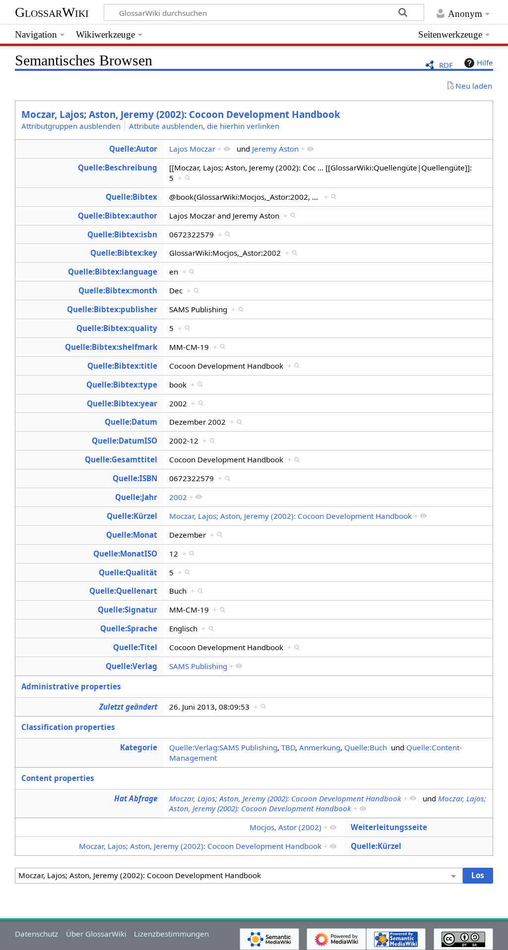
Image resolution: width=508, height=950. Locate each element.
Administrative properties (71, 686)
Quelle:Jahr (136, 497)
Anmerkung (319, 747)
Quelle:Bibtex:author (117, 216)
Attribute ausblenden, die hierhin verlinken (204, 126)
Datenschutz (36, 934)
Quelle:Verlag (131, 666)
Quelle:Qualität (128, 572)
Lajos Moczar (192, 149)
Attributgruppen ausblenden (71, 126)
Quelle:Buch (365, 747)
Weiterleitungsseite (389, 827)
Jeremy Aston (275, 149)
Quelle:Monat (131, 535)
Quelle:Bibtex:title (122, 366)
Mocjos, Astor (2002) (285, 827)
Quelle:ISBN (135, 478)
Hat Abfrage (135, 798)
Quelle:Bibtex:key (123, 253)
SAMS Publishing (198, 666)
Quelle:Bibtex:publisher (112, 309)
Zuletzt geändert (128, 707)
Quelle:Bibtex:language (112, 272)
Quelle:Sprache (128, 628)
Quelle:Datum (131, 422)
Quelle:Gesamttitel (121, 459)
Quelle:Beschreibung (117, 167)
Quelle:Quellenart (123, 591)
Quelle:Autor (133, 149)
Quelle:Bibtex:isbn (122, 234)
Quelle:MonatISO (125, 554)
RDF (446, 65)
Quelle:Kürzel (132, 516)
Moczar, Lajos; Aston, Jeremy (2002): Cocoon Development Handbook (180, 114)
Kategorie (138, 747)
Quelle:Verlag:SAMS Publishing (223, 747)
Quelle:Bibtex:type (121, 385)
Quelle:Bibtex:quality (116, 328)
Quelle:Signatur (127, 610)
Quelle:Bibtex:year (122, 403)
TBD (288, 747)
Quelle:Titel (135, 647)
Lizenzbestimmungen (171, 934)
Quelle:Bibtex (131, 197)
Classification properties (68, 727)
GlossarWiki (52, 12)
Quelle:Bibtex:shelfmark (111, 347)
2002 (178, 497)
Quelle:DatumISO (124, 441)
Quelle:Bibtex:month (117, 290)
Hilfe (485, 62)
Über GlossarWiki (96, 934)
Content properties (57, 778)
